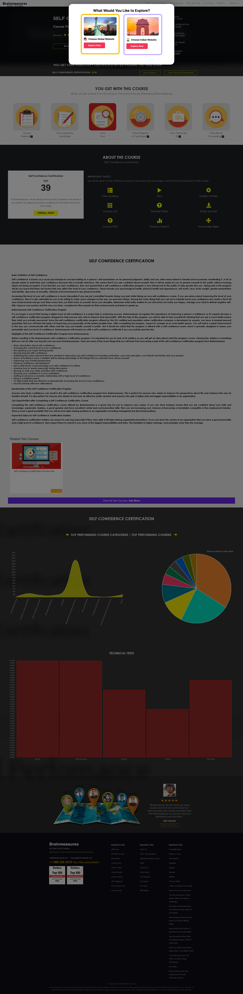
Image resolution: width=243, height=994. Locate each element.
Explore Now (94, 45)
